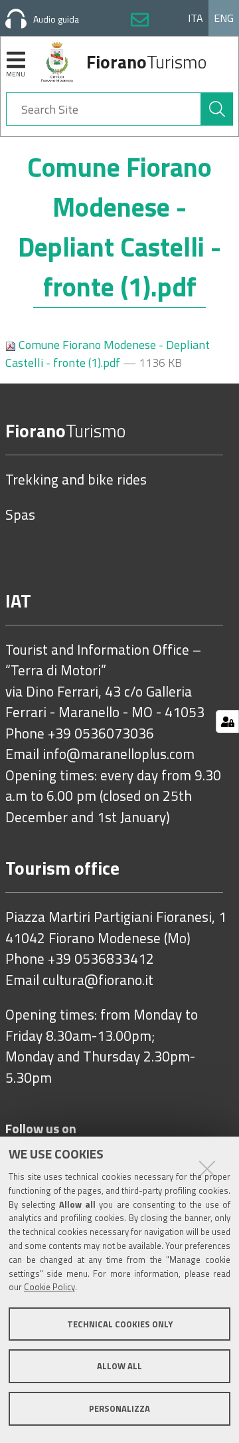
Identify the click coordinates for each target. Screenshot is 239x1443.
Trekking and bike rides (76, 480)
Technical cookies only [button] (120, 1324)
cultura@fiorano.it (97, 980)
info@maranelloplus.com (118, 754)
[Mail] (140, 22)
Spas (20, 515)
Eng (224, 18)
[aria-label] (217, 109)
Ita (195, 18)
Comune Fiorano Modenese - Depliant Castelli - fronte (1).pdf (107, 354)
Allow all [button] (119, 1366)
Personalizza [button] (119, 1408)
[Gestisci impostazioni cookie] (227, 721)
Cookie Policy (49, 1286)
